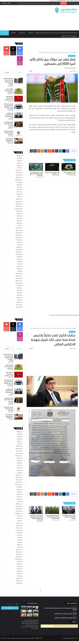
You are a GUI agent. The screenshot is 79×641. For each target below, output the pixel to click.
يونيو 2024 (19, 213)
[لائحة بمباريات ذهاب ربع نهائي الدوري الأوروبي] (52, 167)
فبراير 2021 (19, 268)
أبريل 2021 (19, 264)
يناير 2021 (20, 271)
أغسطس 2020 (18, 283)
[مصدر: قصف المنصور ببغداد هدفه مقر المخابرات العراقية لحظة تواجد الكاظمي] (18, 80)
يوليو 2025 (19, 182)
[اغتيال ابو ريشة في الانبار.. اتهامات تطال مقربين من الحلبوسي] (18, 124)
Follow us (74, 621)
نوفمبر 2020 (19, 276)
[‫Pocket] (38, 150)
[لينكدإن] (60, 150)
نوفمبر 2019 (19, 304)
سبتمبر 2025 (19, 177)
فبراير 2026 (19, 165)
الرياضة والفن (67, 52)
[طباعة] (31, 150)
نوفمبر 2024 (19, 201)
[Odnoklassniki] (42, 150)
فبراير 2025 (19, 194)
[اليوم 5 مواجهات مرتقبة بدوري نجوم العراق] (68, 167)
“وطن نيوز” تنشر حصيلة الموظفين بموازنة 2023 (9, 140)
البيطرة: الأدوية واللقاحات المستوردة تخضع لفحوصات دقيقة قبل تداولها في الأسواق (56, 32)
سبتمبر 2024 (19, 206)
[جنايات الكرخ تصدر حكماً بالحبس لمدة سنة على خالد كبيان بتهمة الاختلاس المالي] (35, 607)
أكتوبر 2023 (19, 232)
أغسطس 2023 (18, 237)
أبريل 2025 (19, 189)
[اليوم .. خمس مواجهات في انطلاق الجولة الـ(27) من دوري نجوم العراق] (36, 167)
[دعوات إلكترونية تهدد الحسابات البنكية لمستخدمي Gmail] (23, 611)
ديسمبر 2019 (19, 302)
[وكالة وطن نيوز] (66, 10)
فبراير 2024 (19, 223)
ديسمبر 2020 (19, 273)
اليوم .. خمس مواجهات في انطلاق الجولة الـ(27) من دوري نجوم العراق (36, 174)
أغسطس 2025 (18, 179)
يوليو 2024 (19, 211)
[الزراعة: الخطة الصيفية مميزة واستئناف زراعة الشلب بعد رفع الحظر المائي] (23, 607)
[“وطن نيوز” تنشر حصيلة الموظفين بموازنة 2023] (18, 141)
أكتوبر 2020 (19, 278)
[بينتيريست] (53, 150)
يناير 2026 (19, 167)
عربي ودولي (22, 32)
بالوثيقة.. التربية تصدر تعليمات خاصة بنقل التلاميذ (8, 90)
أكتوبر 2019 (19, 307)
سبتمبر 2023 (19, 235)
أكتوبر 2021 (19, 249)
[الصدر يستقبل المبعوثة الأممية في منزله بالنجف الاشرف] (18, 115)
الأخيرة (7, 72)
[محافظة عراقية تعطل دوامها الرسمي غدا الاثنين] (18, 99)
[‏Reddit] (49, 150)
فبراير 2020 (19, 297)
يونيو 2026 (19, 155)
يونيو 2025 (19, 184)
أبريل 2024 (19, 218)
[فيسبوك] (67, 150)
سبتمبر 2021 (19, 252)
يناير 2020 (19, 300)
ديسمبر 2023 (19, 227)
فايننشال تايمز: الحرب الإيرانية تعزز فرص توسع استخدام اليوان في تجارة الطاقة (40, 3)
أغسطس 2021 (19, 254)
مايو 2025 (19, 187)
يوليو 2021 (19, 256)
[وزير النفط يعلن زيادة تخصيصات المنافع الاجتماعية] (18, 133)
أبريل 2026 (19, 160)
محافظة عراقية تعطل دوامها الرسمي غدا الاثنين (9, 98)
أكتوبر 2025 (19, 175)
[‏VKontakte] (45, 150)
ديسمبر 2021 (19, 247)
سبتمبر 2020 (19, 280)
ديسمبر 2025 (19, 170)
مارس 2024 (19, 220)
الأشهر (19, 72)
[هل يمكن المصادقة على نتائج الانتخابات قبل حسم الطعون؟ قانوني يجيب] (18, 106)
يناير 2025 (19, 196)
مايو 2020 (19, 290)
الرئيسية (73, 52)
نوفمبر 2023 (19, 230)
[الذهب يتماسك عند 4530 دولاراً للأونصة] (23, 614)
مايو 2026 (19, 158)
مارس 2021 (19, 266)
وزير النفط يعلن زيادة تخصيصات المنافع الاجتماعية (8, 133)
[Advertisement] (26, 17)
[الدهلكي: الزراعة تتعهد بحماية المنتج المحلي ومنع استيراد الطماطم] (35, 614)
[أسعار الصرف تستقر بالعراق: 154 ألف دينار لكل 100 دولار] (29, 614)
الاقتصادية (13, 32)
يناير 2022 (19, 244)
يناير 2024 (19, 225)
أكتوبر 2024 (19, 203)
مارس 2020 (19, 295)
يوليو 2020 (19, 285)
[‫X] (63, 150)
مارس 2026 (19, 163)
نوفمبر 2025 (19, 172)
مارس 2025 (19, 191)
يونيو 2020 (19, 288)
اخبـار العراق (31, 32)
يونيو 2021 (19, 259)
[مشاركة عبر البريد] (34, 150)
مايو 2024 (19, 215)
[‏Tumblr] (56, 150)
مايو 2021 (19, 261)
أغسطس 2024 (18, 208)
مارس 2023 (19, 240)
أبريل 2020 (19, 292)
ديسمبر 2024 (19, 199)
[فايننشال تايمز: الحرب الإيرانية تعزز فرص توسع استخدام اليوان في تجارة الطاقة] (29, 611)
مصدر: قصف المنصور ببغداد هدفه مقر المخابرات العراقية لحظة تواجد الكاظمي (8, 81)
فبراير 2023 (19, 242)
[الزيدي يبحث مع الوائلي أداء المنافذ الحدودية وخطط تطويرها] (29, 607)
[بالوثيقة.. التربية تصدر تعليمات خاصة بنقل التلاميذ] (18, 91)
